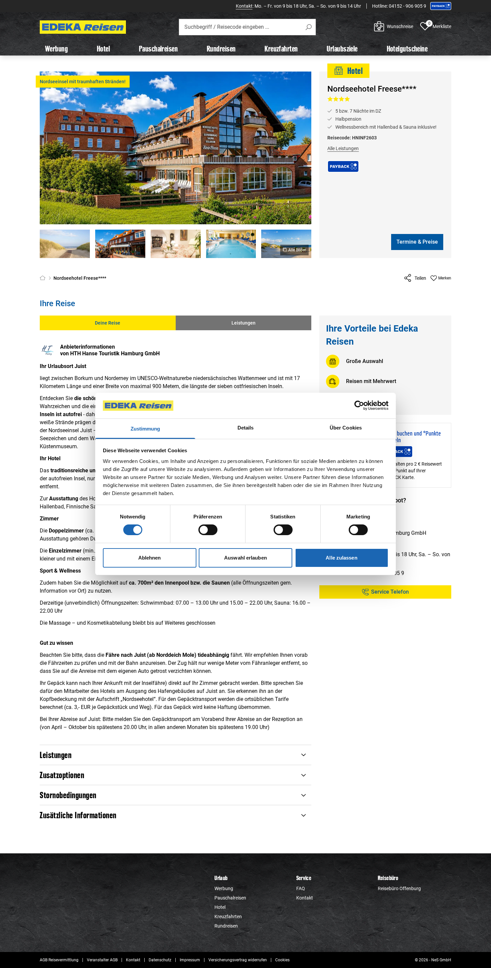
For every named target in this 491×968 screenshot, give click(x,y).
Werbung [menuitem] (56, 48)
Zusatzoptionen (62, 774)
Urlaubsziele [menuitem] (342, 48)
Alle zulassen (341, 558)
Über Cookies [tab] (346, 428)
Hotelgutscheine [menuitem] (407, 48)
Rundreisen (226, 926)
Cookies (282, 960)
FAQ (300, 888)
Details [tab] (245, 428)
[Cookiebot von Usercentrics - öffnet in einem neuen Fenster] (359, 405)
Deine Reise (107, 323)
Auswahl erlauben (245, 558)
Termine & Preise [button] (417, 242)
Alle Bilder (297, 250)
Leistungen (243, 323)
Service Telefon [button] (390, 591)
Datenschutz (160, 960)
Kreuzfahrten (228, 916)
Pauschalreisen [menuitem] (158, 48)
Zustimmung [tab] (145, 429)
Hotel (219, 907)
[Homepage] (44, 278)
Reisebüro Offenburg (399, 888)
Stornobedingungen (68, 795)
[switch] (207, 529)
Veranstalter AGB (102, 960)
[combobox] (247, 27)
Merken (444, 278)
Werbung (223, 888)
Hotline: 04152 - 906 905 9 (399, 6)
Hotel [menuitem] (103, 48)
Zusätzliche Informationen (78, 815)
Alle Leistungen (343, 148)
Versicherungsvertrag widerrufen (237, 960)
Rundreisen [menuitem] (221, 48)
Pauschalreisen (230, 897)
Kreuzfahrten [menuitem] (281, 48)
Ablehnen (149, 558)
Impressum (190, 960)
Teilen (420, 278)
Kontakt (244, 6)
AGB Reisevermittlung (59, 960)
